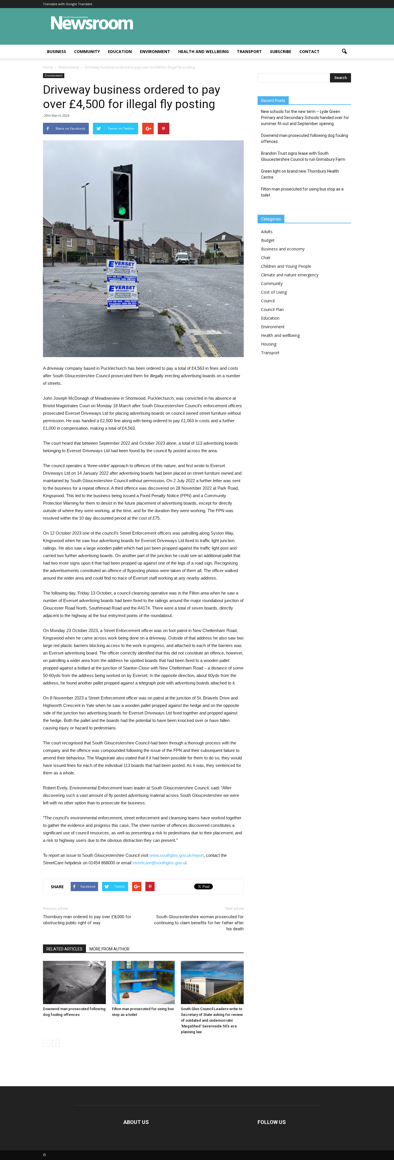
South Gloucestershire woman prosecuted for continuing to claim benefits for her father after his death (199, 922)
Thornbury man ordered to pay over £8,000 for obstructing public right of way (87, 919)
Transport (249, 51)
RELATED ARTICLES (64, 949)
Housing (268, 344)
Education (120, 51)
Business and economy (283, 249)
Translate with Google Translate (67, 4)
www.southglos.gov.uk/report (176, 855)
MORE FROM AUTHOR (109, 949)
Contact (309, 51)
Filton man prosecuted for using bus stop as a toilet (302, 192)
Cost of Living (274, 292)
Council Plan (272, 309)
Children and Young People (286, 266)
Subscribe (280, 51)
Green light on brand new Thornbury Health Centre (300, 174)
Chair (266, 257)
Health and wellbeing (203, 51)
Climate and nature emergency (289, 275)
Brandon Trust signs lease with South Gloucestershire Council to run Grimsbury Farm (303, 156)
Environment (155, 51)
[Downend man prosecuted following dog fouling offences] (74, 982)
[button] (344, 52)
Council (268, 300)
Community (87, 51)
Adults (267, 231)
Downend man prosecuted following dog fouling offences (304, 138)
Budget (268, 240)
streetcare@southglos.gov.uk (159, 862)
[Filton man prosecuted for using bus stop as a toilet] (143, 982)
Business (56, 51)
